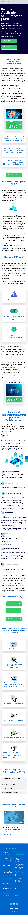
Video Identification (7, 874)
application (4, 248)
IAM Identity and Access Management (8, 872)
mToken (4, 863)
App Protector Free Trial (7, 47)
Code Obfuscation (19, 861)
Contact (17, 893)
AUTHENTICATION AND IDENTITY (8, 855)
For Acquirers (6, 883)
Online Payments (7, 895)
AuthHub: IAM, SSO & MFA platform (8, 869)
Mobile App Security (8, 893)
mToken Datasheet (11, 619)
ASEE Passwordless (7, 865)
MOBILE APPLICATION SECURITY (20, 855)
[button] (2, 825)
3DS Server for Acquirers (18, 881)
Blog (16, 895)
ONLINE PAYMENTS (7, 878)
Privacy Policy (14, 911)
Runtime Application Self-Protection (20, 859)
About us (17, 891)
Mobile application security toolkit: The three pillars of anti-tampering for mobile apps (12, 124)
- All (4, 834)
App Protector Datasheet (7, 41)
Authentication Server (8, 860)
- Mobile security (9, 834)
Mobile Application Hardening (19, 865)
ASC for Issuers (18, 878)
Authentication (7, 891)
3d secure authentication (19, 872)
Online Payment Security (19, 875)
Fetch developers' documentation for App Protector (12, 399)
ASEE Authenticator (7, 858)
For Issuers (5, 881)
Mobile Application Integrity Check (19, 868)
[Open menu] (26, 2)
